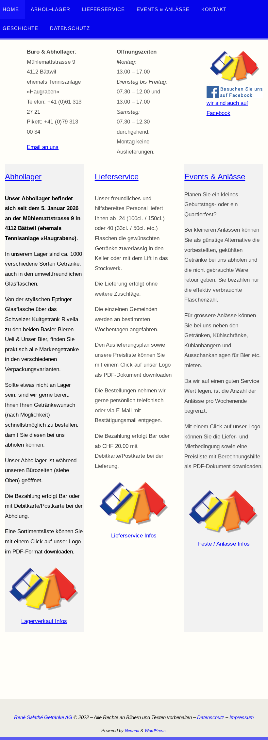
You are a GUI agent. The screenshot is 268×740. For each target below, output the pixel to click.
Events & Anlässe (214, 176)
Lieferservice (117, 176)
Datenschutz (210, 717)
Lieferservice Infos (134, 536)
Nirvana (132, 730)
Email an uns (43, 147)
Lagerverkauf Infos (44, 621)
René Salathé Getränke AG (43, 717)
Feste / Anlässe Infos (224, 544)
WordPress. (156, 730)
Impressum (241, 717)
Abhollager (23, 176)
